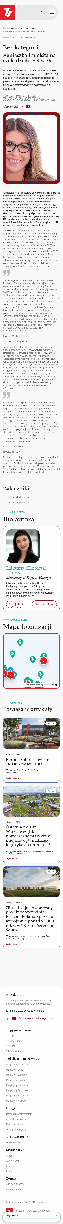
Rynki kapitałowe (15, 1124)
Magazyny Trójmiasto (17, 1090)
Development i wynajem (19, 1114)
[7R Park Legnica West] (4, 669)
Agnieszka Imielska (19, 497)
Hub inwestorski (15, 1142)
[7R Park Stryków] (33, 660)
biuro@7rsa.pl (13, 1189)
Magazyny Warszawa (17, 1064)
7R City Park (13, 1041)
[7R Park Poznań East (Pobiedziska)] (12, 654)
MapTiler (24, 685)
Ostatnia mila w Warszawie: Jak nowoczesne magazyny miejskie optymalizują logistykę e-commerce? (28, 836)
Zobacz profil (44, 604)
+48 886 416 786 (15, 1184)
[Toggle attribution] (56, 685)
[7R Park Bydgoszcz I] (20, 643)
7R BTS (10, 1046)
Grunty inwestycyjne (17, 1129)
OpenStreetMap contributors (42, 685)
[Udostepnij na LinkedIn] (22, 106)
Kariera (10, 1166)
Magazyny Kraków (16, 1100)
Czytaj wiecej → (13, 778)
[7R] (7, 12)
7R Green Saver (15, 1051)
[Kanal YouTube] (28, 106)
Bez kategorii (30, 28)
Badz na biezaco (22, 37)
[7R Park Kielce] (41, 675)
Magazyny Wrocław (16, 1075)
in (19, 604)
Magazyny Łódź (14, 1069)
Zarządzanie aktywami (18, 1119)
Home (5, 28)
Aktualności (16, 28)
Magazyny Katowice (17, 1085)
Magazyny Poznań (16, 1080)
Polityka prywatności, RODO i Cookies (25, 1202)
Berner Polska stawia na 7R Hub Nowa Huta (29, 761)
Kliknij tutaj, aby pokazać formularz (25, 1010)
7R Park (10, 1036)
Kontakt (10, 1171)
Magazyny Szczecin (17, 1095)
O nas (9, 1155)
